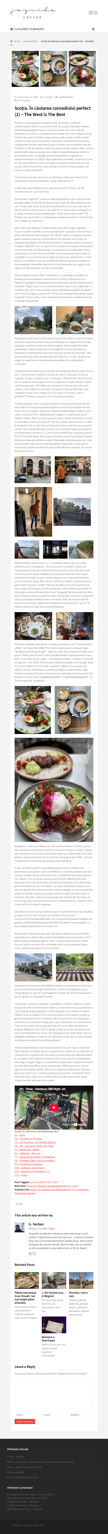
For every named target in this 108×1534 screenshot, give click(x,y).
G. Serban (48, 97)
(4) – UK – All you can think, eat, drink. (34, 1146)
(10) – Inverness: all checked (29, 1167)
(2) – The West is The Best (28, 1138)
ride (48, 1182)
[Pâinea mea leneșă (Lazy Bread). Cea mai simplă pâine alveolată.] (27, 1280)
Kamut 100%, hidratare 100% (22, 1477)
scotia (54, 1182)
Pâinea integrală (15, 1472)
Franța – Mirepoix (16, 1456)
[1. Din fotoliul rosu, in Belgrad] (54, 1280)
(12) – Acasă (21, 1175)
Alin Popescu (13, 1509)
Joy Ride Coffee (46, 1228)
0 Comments (24, 100)
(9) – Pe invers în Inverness (28, 1164)
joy (31, 1182)
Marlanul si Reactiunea (48, 1338)
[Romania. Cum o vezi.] (81, 1280)
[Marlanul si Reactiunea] (54, 1325)
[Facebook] (91, 13)
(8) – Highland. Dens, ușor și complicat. (35, 1160)
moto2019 (39, 1182)
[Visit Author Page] (19, 1227)
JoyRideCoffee (66, 97)
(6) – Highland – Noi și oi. (28, 1153)
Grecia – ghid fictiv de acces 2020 (24, 1467)
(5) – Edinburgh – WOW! (27, 1149)
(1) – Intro (20, 1135)
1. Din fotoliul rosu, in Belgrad (53, 1294)
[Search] (93, 29)
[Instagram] (95, 13)
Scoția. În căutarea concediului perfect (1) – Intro (52, 1186)
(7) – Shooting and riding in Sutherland (35, 1156)
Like (20, 1204)
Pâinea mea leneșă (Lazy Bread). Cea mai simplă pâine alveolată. (25, 1297)
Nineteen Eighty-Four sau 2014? (37, 1494)
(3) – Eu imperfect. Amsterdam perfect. (35, 1142)
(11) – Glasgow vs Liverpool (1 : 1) (32, 1171)
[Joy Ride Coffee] (33, 12)
